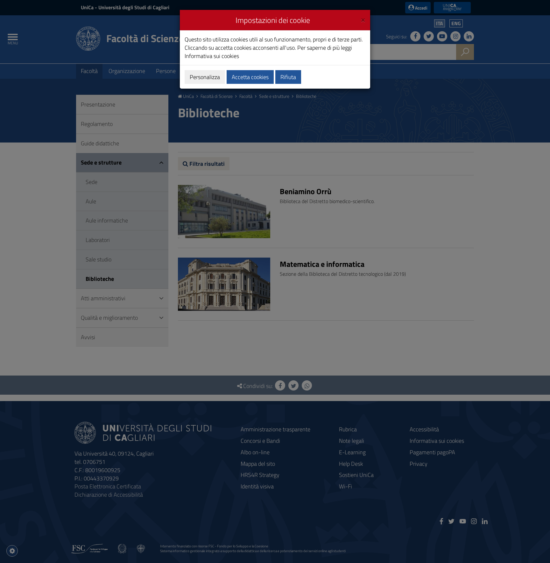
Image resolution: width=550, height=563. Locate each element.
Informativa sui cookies (212, 56)
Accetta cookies (250, 77)
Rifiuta (288, 77)
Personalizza (205, 77)
